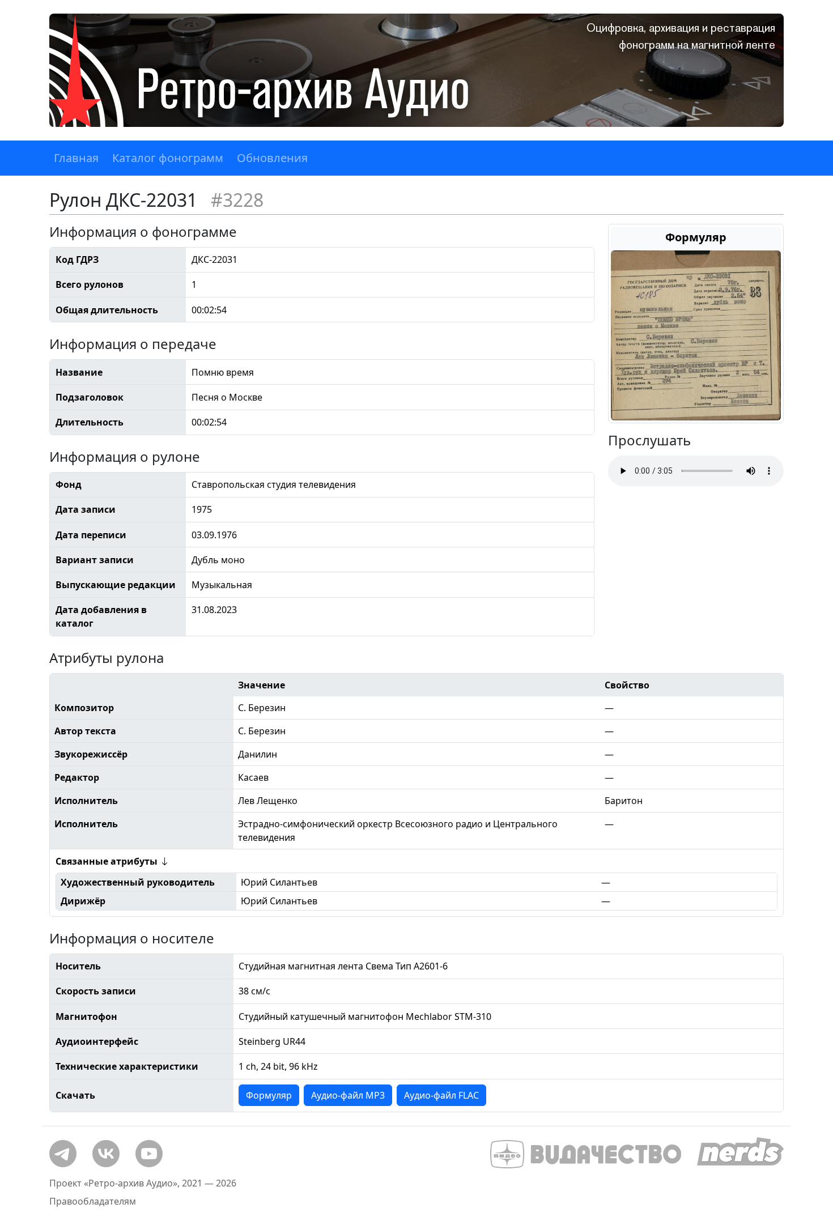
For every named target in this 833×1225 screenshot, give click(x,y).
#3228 (237, 200)
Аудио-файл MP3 (348, 1095)
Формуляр (269, 1095)
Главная (76, 157)
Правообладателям (92, 1201)
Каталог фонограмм (167, 157)
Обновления (272, 157)
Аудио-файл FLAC (441, 1095)
